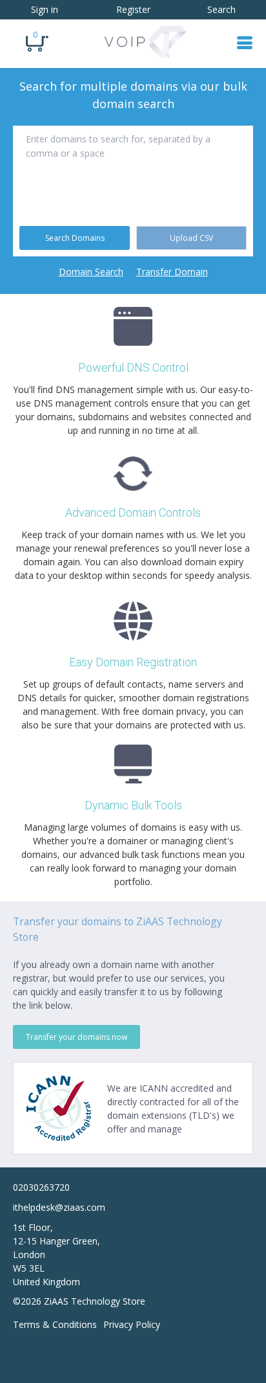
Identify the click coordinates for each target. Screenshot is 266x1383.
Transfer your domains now (76, 1036)
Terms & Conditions (55, 1324)
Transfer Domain (172, 271)
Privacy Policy (131, 1324)
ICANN (153, 1088)
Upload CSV (191, 237)
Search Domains (75, 237)
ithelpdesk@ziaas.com (59, 1207)
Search (221, 9)
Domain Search (91, 271)
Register (133, 9)
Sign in (44, 9)
